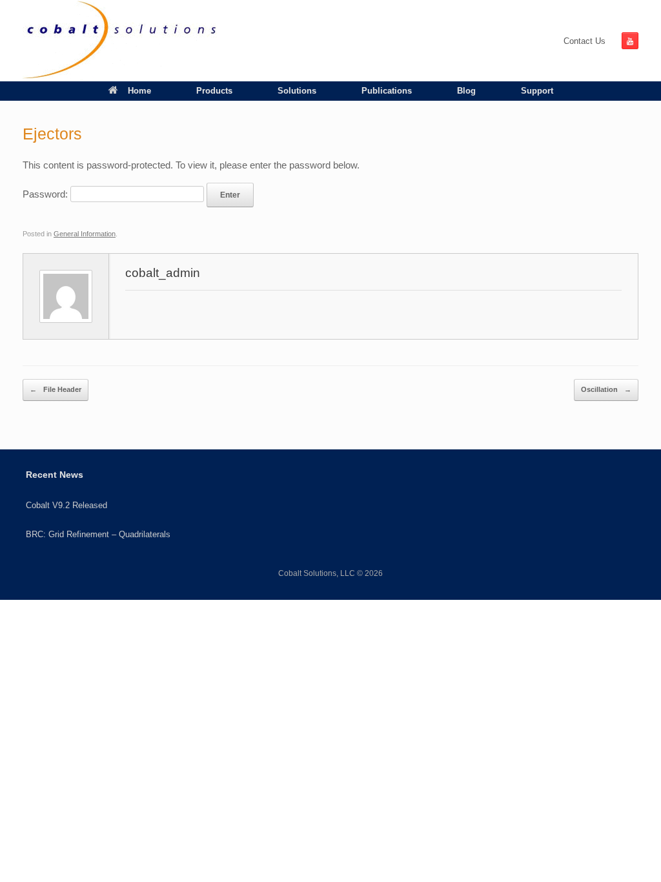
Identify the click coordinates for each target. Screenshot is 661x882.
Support (537, 91)
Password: (46, 194)
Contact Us (584, 41)
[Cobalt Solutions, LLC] (120, 40)
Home (139, 91)
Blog (466, 91)
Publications (386, 91)
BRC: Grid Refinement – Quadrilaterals (98, 534)
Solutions (297, 91)
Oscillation (606, 389)
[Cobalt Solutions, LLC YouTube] (630, 40)
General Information (85, 234)
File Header (55, 389)
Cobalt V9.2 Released (66, 505)
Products (214, 91)
